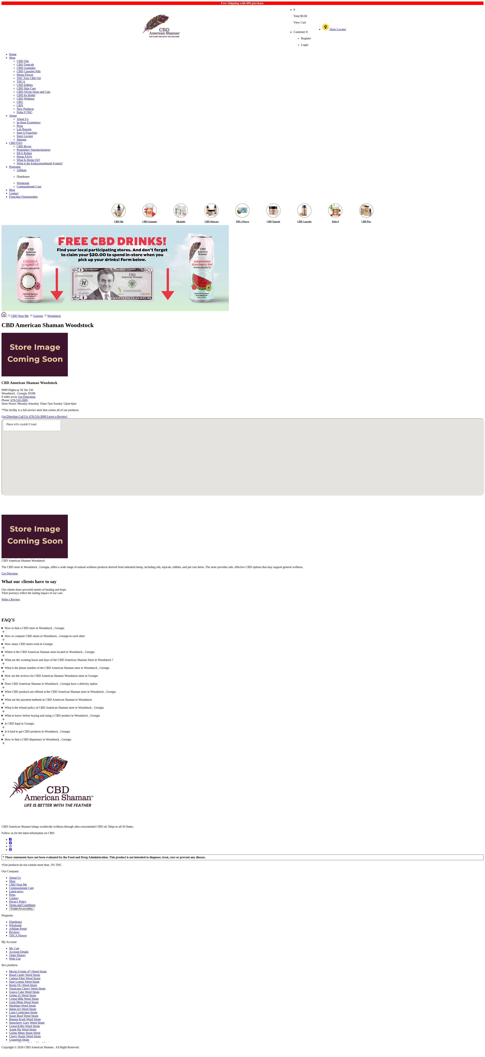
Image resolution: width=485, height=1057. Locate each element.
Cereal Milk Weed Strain (24, 998)
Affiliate (22, 170)
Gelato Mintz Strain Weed (24, 1032)
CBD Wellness (25, 98)
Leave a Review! (57, 416)
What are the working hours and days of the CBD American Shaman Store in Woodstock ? (59, 659)
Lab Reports (24, 129)
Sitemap (21, 139)
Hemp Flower (25, 74)
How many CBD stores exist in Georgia (29, 644)
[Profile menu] (302, 27)
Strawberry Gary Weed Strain (27, 1022)
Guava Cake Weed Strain (24, 992)
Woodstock (54, 315)
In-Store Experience (29, 122)
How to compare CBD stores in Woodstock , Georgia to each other (45, 636)
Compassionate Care (29, 186)
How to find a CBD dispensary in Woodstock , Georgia (38, 739)
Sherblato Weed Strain (22, 1005)
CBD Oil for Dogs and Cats (33, 91)
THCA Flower (18, 935)
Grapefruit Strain (19, 1039)
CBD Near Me (20, 315)
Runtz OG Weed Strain (23, 985)
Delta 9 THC (24, 112)
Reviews (14, 932)
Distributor (23, 176)
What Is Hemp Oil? (28, 160)
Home (12, 54)
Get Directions (26, 396)
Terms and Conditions (22, 905)
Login (304, 44)
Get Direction (10, 416)
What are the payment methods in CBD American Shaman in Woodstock (48, 699)
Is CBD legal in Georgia (19, 723)
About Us (22, 119)
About (13, 115)
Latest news (16, 891)
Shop (12, 57)
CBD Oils (23, 61)
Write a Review (11, 599)
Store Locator (337, 29)
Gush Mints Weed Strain (23, 1002)
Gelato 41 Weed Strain (22, 995)
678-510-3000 (19, 400)
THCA (21, 81)
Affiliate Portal (18, 928)
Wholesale (23, 183)
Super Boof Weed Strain (23, 1015)
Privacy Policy (18, 901)
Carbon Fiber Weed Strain (24, 978)
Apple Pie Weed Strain (22, 1029)
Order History (17, 955)
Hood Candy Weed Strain (24, 974)
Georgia (38, 315)
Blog (12, 190)
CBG (20, 102)
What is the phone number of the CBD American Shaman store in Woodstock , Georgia (57, 667)
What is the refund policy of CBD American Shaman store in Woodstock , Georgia (54, 707)
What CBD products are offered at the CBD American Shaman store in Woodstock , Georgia (60, 691)
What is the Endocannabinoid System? (40, 163)
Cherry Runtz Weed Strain (25, 1036)
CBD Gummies (26, 68)
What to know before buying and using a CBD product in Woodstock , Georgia (52, 715)
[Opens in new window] (10, 839)
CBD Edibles (25, 85)
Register (306, 38)
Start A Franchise (27, 132)
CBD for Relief (26, 95)
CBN (20, 105)
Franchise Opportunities (23, 196)
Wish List (14, 958)
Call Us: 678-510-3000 (33, 416)
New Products (25, 108)
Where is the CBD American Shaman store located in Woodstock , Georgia (50, 652)
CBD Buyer (24, 146)
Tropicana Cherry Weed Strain (27, 988)
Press (20, 125)
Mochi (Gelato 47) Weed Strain (28, 971)
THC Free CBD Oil (29, 78)
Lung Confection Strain (23, 1012)
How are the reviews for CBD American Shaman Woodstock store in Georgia (51, 675)
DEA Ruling (24, 153)
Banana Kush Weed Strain (25, 1019)
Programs (14, 166)
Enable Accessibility (22, 908)
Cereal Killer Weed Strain (24, 1026)
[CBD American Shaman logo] (51, 820)
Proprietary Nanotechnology (34, 149)
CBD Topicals (25, 64)
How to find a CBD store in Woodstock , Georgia (34, 628)
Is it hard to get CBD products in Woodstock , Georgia (37, 731)
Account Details (18, 951)
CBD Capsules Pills (29, 71)
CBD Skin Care (26, 88)
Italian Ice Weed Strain (22, 1009)
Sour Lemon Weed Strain (24, 981)
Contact (13, 193)
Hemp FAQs (24, 156)
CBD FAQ (15, 143)
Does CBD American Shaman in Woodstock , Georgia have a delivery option (51, 683)
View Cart (299, 22)
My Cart (14, 948)
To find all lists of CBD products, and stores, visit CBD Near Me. (239, 630)
